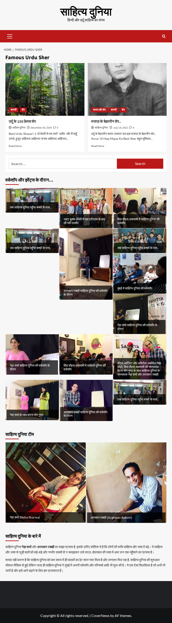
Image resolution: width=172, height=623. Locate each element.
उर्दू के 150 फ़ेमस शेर (22, 121)
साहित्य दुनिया (86, 12)
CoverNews (100, 615)
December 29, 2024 (41, 128)
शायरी (14, 110)
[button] (9, 35)
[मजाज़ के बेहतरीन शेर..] (127, 89)
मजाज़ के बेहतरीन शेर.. (106, 121)
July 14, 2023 (120, 128)
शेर (23, 110)
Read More (15, 146)
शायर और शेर (99, 110)
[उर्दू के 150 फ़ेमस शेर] (44, 89)
